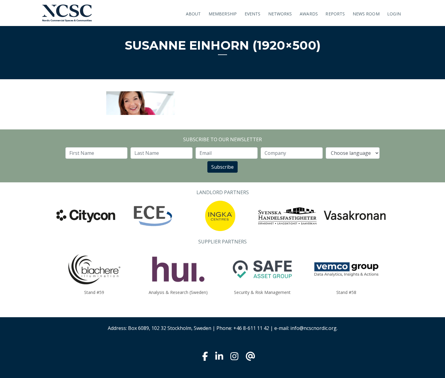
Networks (280, 14)
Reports (335, 14)
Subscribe (222, 167)
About (193, 14)
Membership (223, 14)
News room (366, 14)
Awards (309, 14)
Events (253, 14)
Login (394, 14)
